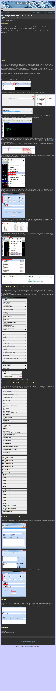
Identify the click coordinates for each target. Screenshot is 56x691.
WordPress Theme (29, 646)
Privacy (30, 641)
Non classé (9, 637)
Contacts (33, 641)
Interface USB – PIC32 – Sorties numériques (43, 12)
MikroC (6, 140)
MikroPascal (51, 139)
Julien (18, 17)
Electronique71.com (28, 3)
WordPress (22, 646)
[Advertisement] (26, 45)
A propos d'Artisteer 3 (25, 641)
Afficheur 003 (5, 12)
